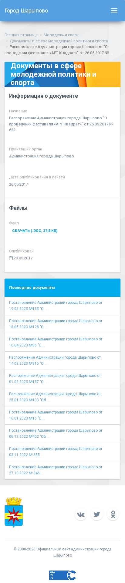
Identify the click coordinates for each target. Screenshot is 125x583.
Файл (14, 223)
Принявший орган (25, 149)
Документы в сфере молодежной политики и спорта (59, 41)
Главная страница (21, 35)
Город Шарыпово (26, 10)
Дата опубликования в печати (37, 177)
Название (18, 111)
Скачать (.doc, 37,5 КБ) (34, 231)
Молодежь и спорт (61, 35)
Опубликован (21, 251)
